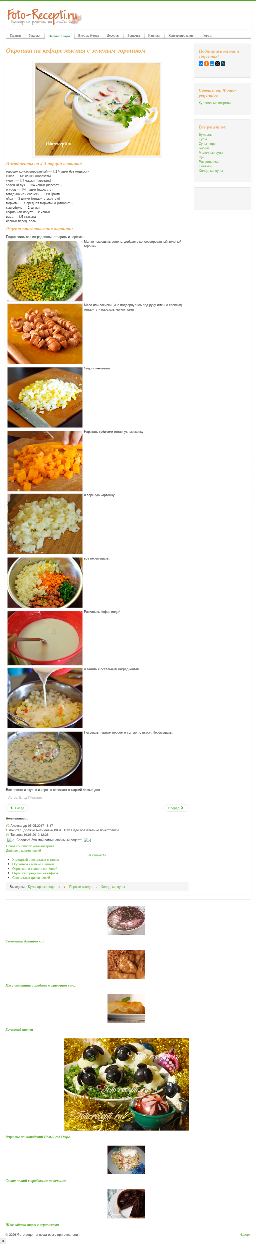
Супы (203, 139)
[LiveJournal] (223, 63)
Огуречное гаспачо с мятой (33, 864)
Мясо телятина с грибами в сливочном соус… (42, 985)
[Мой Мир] (212, 63)
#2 (8, 825)
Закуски (34, 35)
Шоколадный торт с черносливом (32, 1224)
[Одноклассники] (206, 63)
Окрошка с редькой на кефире (35, 873)
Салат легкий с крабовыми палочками (36, 1180)
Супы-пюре (207, 143)
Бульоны (205, 134)
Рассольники (208, 161)
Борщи (204, 148)
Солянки (205, 166)
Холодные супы (211, 170)
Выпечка (134, 35)
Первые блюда (59, 35)
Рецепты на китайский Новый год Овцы (38, 1136)
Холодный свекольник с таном (35, 859)
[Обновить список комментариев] (30, 818)
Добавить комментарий (23, 850)
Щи (201, 157)
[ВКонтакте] (201, 63)
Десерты (113, 35)
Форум (207, 35)
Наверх (245, 1234)
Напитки (154, 35)
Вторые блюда (88, 35)
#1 (8, 834)
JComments (97, 855)
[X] (217, 63)
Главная (15, 35)
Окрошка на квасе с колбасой (34, 868)
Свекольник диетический (31, 877)
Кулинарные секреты (214, 102)
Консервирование (181, 35)
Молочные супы (211, 152)
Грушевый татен (19, 1029)
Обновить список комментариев (30, 846)
